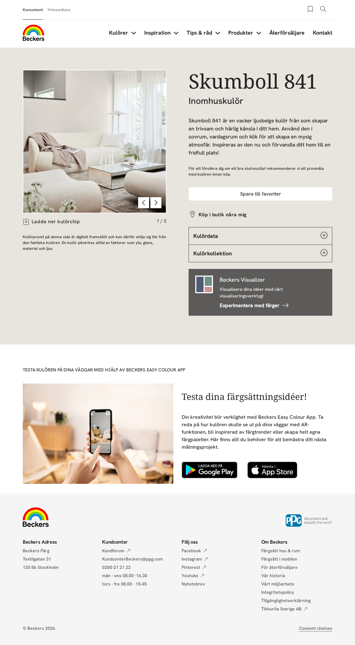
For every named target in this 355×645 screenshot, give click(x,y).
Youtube (190, 576)
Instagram (192, 559)
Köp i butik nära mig (223, 214)
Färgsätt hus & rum (280, 551)
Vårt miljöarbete (277, 584)
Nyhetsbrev (193, 584)
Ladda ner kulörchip (56, 221)
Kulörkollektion (212, 253)
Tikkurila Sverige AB (281, 609)
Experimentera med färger (249, 305)
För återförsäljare (279, 567)
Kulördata (205, 236)
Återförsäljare (287, 32)
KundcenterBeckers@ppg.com (133, 559)
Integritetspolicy (277, 592)
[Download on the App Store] (272, 470)
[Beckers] (33, 32)
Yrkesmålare (58, 9)
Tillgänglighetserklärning (286, 600)
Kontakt (322, 32)
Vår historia (273, 576)
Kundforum (113, 551)
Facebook (191, 551)
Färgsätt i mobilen (279, 559)
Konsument (33, 9)
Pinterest (191, 567)
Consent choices (315, 628)
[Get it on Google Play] (209, 470)
